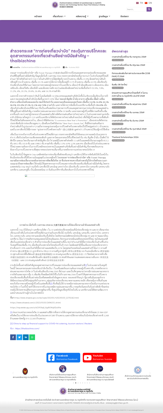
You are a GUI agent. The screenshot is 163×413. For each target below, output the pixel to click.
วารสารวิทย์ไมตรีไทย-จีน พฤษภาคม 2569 (129, 104)
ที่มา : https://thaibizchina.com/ (24, 328)
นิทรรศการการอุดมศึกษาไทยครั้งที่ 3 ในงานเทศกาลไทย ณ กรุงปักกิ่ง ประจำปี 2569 (130, 94)
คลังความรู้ (81, 16)
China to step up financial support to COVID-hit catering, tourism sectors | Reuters (52, 323)
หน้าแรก (38, 16)
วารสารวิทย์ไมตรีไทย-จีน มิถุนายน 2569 (128, 65)
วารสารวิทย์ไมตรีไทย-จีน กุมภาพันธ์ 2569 (129, 129)
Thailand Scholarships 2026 (125, 137)
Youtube (98, 356)
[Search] (149, 9)
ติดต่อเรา (124, 16)
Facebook (62, 356)
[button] (13, 373)
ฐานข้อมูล (103, 16)
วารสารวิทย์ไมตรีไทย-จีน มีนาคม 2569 (128, 120)
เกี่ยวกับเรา (58, 16)
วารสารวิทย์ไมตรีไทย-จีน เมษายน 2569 (128, 112)
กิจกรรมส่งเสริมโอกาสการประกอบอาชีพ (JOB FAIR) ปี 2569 (131, 75)
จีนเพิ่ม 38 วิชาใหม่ (119, 84)
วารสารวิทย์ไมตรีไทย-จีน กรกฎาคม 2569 (129, 56)
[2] (51, 283)
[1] (86, 265)
